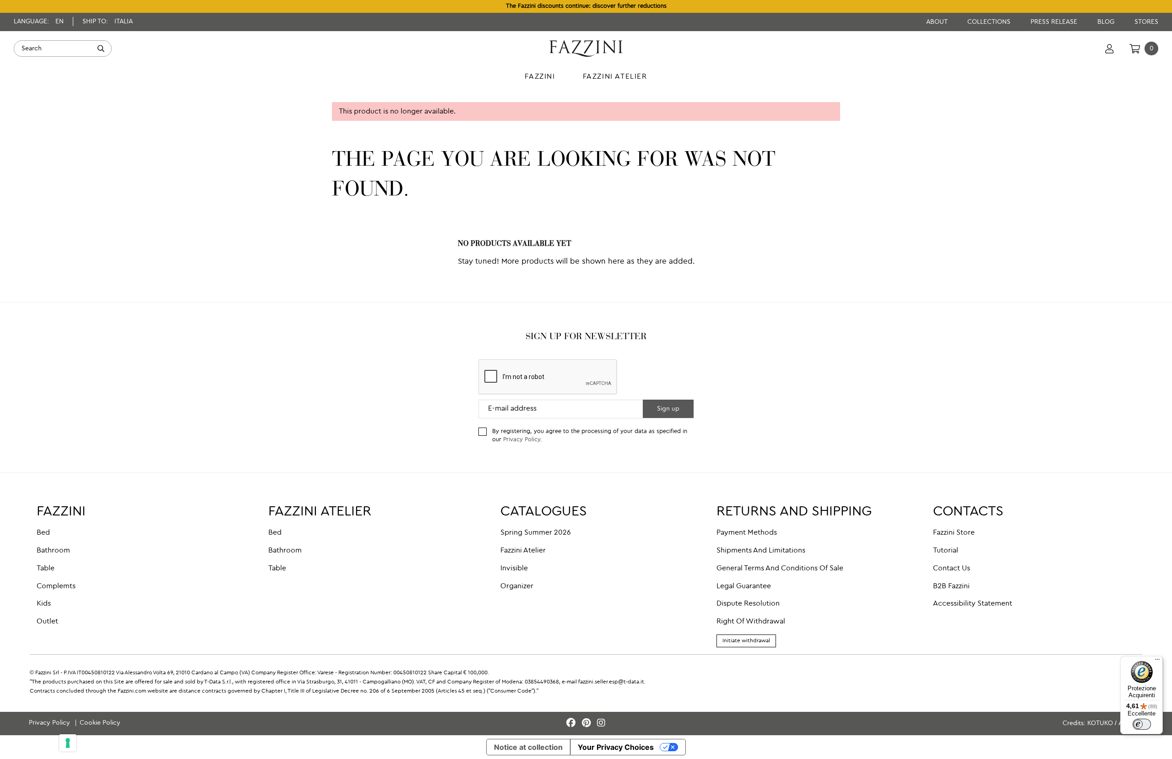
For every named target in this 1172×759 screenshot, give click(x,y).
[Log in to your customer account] (1109, 48)
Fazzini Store (954, 533)
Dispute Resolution (748, 603)
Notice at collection (528, 747)
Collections (989, 22)
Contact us (951, 568)
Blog (1106, 22)
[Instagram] (601, 723)
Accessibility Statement (972, 603)
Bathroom (53, 550)
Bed (43, 533)
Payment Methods (746, 533)
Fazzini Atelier (523, 550)
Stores (1146, 22)
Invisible (514, 568)
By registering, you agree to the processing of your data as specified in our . (589, 435)
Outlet (47, 621)
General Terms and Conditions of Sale (779, 568)
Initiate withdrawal (746, 641)
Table (45, 568)
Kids (44, 603)
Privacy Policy (521, 440)
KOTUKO (1100, 723)
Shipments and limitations (760, 550)
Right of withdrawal (750, 621)
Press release (1055, 22)
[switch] (1142, 724)
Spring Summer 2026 (535, 533)
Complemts (56, 586)
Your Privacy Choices (616, 747)
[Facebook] (572, 723)
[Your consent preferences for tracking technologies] (67, 743)
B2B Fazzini (951, 586)
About (937, 22)
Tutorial (945, 550)
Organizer (516, 586)
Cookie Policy (100, 723)
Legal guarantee (743, 586)
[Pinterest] (587, 723)
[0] (1134, 48)
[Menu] (1157, 661)
